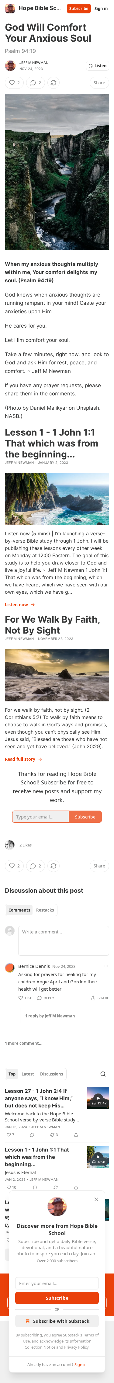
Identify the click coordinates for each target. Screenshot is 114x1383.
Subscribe (78, 8)
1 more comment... (24, 1043)
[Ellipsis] (106, 966)
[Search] (103, 1074)
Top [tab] (12, 1074)
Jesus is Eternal (20, 1172)
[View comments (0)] (32, 1134)
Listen (101, 65)
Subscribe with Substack (61, 1321)
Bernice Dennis (34, 966)
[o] (98, 1098)
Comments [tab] (19, 910)
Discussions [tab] (51, 1074)
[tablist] (31, 910)
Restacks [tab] (45, 910)
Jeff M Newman (34, 63)
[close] (96, 1199)
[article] (57, 1112)
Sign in (101, 8)
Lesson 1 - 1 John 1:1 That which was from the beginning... (37, 1157)
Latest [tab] (28, 1074)
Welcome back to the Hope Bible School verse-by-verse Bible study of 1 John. (40, 1116)
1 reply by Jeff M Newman (50, 1016)
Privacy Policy (76, 1347)
